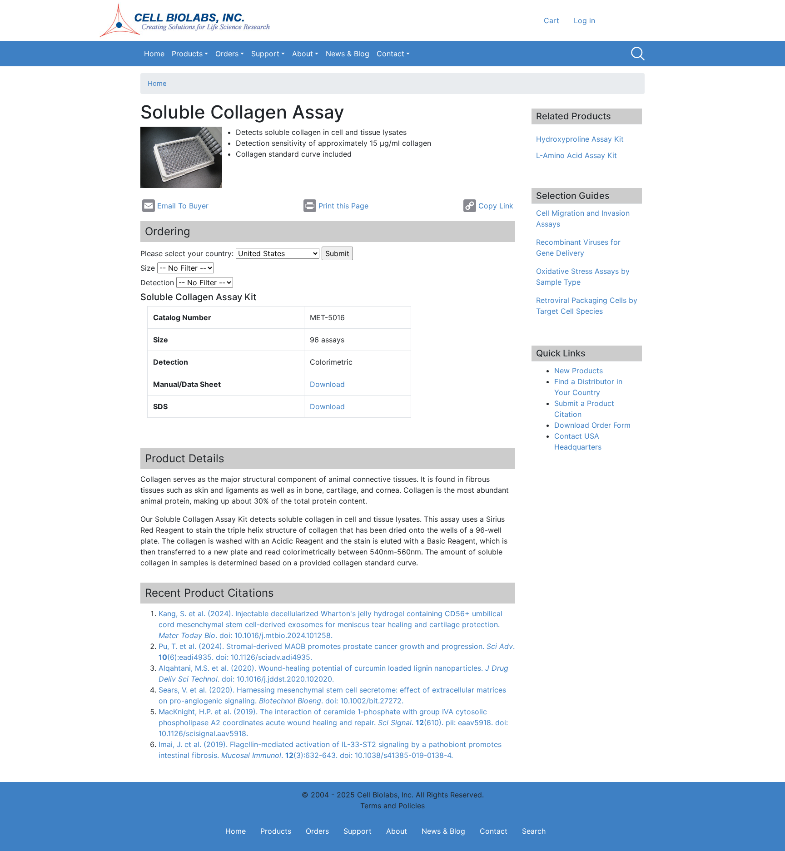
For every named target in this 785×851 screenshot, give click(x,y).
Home (154, 53)
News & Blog (347, 53)
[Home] (187, 20)
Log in (584, 20)
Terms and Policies (392, 805)
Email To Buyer (183, 205)
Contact (390, 53)
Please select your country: (187, 253)
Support (265, 53)
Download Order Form (592, 425)
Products (187, 53)
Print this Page (343, 205)
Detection (157, 282)
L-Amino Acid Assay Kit (576, 155)
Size (147, 267)
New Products (578, 370)
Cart (551, 20)
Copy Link (495, 205)
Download (327, 384)
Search (638, 53)
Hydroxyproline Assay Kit (580, 138)
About (302, 53)
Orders (226, 53)
